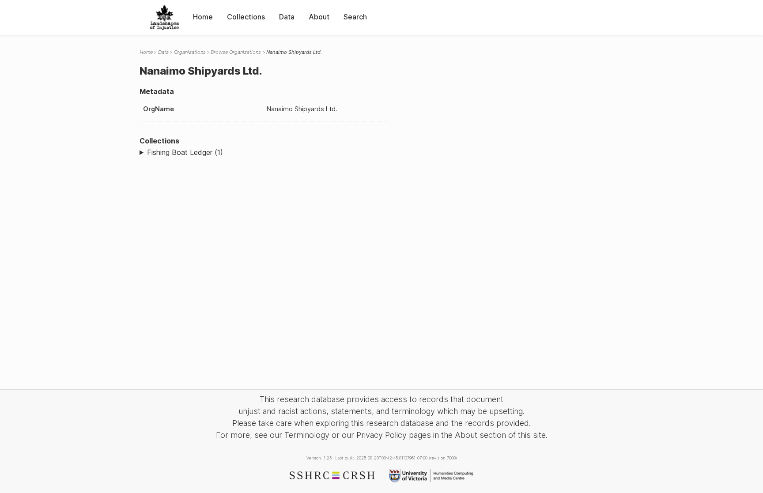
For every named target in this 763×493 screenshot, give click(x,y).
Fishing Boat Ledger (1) (185, 152)
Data (287, 16)
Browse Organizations (236, 52)
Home (203, 16)
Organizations (190, 52)
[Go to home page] (164, 17)
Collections (246, 16)
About (319, 16)
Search (355, 16)
